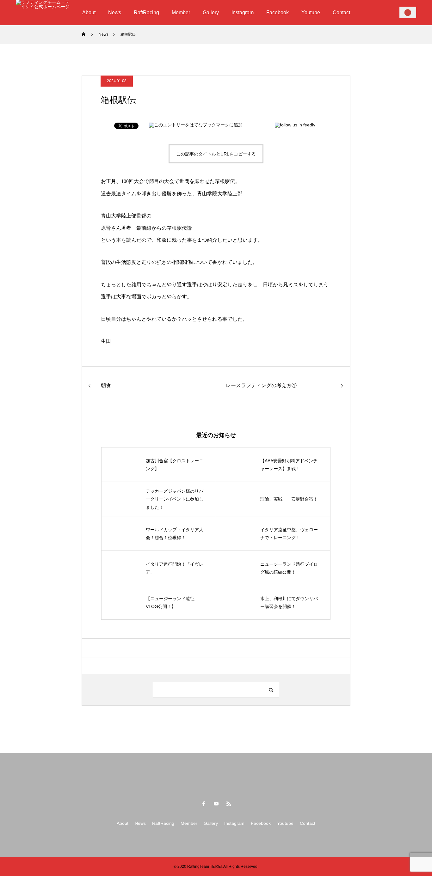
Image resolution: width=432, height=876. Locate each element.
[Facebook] (203, 803)
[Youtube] (216, 803)
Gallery (211, 12)
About (89, 12)
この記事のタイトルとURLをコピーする (216, 153)
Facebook (277, 12)
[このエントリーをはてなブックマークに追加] (196, 124)
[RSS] (228, 803)
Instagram (242, 12)
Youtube (310, 12)
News (114, 12)
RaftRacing (146, 12)
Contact (341, 12)
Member (181, 12)
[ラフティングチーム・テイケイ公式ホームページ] (43, 12)
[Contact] (407, 12)
